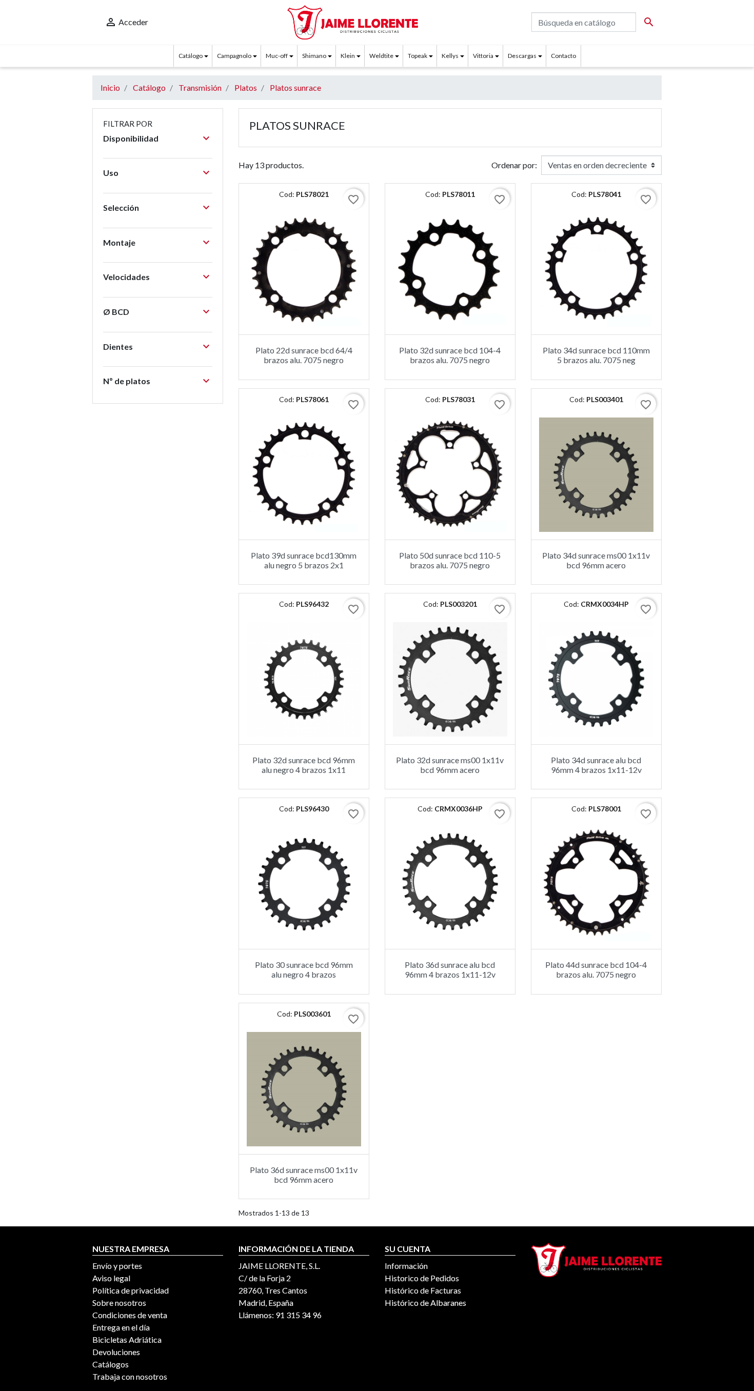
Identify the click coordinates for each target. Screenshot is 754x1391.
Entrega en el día (121, 1327)
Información (406, 1265)
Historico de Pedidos (422, 1278)
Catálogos (110, 1364)
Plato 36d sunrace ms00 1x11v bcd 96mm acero (304, 1174)
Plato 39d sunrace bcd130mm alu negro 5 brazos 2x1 (303, 560)
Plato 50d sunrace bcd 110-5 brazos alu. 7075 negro (450, 560)
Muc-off (277, 55)
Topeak (417, 55)
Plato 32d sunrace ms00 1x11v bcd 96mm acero (450, 764)
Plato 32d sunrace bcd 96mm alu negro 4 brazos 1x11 (303, 764)
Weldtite (381, 55)
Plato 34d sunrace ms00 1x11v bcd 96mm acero (596, 560)
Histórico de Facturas (423, 1290)
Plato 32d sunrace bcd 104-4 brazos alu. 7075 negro (450, 355)
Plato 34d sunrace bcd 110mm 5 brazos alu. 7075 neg (596, 355)
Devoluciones (116, 1352)
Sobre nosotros (119, 1302)
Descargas (522, 55)
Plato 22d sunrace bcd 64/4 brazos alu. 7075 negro (303, 355)
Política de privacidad (130, 1290)
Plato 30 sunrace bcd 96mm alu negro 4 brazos (304, 969)
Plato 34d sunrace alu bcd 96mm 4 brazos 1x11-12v (596, 764)
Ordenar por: (514, 165)
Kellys (450, 55)
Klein (348, 55)
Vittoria (483, 55)
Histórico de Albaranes (425, 1302)
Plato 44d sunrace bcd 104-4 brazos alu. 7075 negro (596, 969)
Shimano (314, 55)
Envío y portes (117, 1265)
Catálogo (190, 55)
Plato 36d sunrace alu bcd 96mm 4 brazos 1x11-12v (450, 969)
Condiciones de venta (129, 1315)
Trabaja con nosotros (129, 1376)
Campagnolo (234, 55)
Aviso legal (111, 1278)
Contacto (563, 55)
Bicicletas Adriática (127, 1339)
